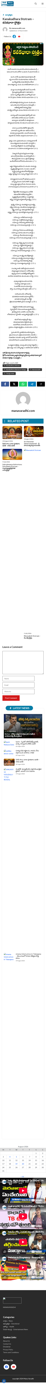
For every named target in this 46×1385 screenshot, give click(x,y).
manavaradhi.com (18, 28)
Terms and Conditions (11, 1352)
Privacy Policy (8, 1350)
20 (23, 1164)
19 (16, 1164)
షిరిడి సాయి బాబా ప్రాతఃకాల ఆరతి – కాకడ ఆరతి (11, 445)
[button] (35, 3)
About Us (6, 1341)
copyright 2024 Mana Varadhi (23, 1379)
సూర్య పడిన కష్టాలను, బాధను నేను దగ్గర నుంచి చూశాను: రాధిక (27, 752)
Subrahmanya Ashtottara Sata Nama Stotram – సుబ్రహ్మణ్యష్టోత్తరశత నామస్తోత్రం (12, 467)
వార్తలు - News (8, 1321)
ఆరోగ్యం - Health (8, 1327)
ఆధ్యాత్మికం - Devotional (11, 1324)
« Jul (22, 1176)
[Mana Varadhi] (7, 3)
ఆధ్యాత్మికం (9, 15)
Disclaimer (7, 1347)
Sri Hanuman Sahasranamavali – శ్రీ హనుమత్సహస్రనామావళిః (32, 443)
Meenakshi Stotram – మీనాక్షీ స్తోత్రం (32, 637)
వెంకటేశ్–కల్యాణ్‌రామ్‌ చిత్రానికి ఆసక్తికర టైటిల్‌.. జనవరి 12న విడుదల (28, 770)
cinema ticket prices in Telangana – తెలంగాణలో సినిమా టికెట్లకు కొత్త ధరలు (28, 956)
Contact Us (7, 1344)
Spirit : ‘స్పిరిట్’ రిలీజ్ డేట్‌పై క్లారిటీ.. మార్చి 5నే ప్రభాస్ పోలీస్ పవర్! (27, 743)
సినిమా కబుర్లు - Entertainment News (15, 1329)
